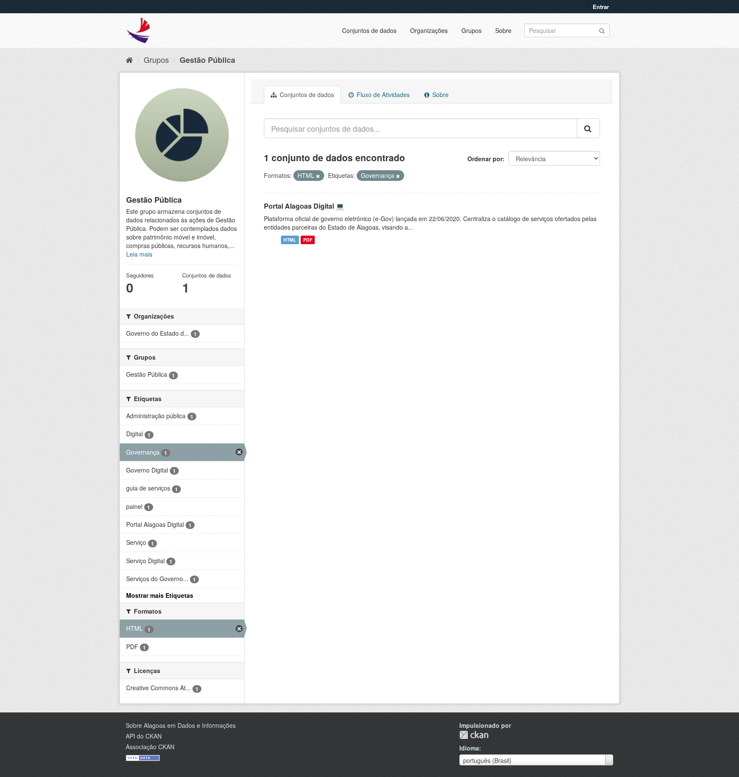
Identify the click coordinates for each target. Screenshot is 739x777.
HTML (290, 239)
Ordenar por (485, 158)
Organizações (429, 30)
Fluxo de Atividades (382, 94)
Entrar (601, 7)
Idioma (469, 748)
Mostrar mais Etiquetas (159, 595)
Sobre (503, 30)
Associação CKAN (150, 746)
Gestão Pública (207, 59)
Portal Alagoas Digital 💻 (304, 206)
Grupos (471, 30)
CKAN (473, 734)
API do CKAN (144, 736)
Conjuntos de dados (369, 30)
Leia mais (139, 254)
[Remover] (318, 175)
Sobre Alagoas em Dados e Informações (181, 725)
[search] (588, 128)
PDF (307, 239)
